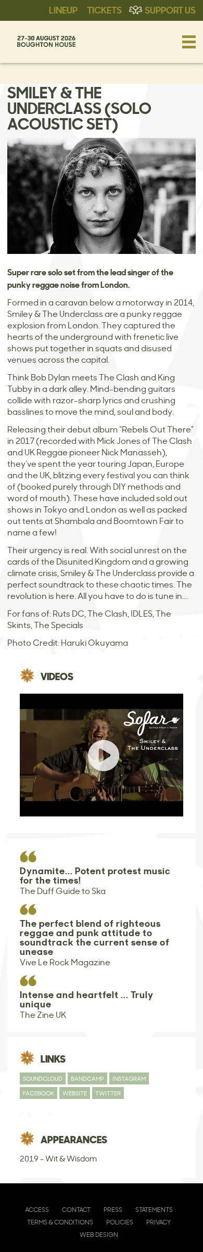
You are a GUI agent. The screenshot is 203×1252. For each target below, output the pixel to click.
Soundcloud (42, 1078)
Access (37, 1209)
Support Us (170, 9)
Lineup (63, 9)
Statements (154, 1209)
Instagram (129, 1078)
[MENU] (189, 41)
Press (113, 1209)
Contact (76, 1209)
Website (74, 1093)
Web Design (99, 1234)
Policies (119, 1222)
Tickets (104, 9)
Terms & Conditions (60, 1222)
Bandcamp (87, 1078)
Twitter (108, 1093)
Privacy (158, 1222)
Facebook (38, 1093)
